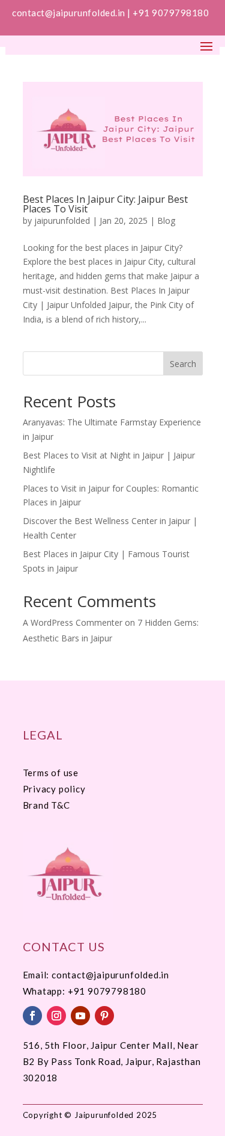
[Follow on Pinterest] (104, 1015)
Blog (166, 220)
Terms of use (51, 772)
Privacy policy (54, 788)
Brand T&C (46, 805)
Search (183, 363)
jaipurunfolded (62, 220)
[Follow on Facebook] (32, 1015)
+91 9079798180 (172, 12)
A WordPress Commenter (72, 622)
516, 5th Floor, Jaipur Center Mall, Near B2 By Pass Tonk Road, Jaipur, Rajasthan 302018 (112, 1061)
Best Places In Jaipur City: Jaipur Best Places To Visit (105, 204)
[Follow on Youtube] (80, 1015)
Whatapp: (45, 991)
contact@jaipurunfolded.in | (72, 12)
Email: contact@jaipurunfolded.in (96, 974)
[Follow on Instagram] (56, 1015)
